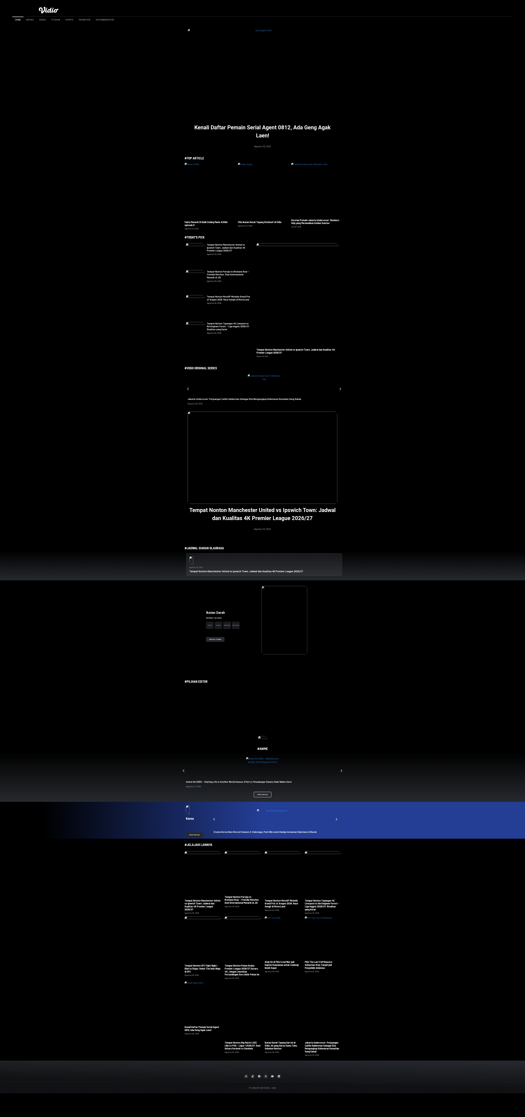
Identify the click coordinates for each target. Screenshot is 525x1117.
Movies (30, 20)
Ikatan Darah (215, 613)
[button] (188, 389)
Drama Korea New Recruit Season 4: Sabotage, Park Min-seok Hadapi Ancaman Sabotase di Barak (265, 832)
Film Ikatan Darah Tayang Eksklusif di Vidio (260, 222)
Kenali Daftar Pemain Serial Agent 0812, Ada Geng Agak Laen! (202, 1028)
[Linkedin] (279, 1061)
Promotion (85, 20)
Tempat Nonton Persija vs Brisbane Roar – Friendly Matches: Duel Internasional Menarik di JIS (228, 274)
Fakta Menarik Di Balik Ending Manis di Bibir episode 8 (206, 224)
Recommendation (105, 20)
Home (18, 20)
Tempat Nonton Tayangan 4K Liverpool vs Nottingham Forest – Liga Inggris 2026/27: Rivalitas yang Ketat (228, 326)
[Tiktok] (252, 1061)
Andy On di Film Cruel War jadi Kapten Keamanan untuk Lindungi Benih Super (282, 964)
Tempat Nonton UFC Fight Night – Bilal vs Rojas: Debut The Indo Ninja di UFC (202, 968)
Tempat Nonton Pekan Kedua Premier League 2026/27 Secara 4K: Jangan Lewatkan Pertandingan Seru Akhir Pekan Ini (242, 970)
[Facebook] (259, 1061)
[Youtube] (272, 1061)
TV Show (55, 20)
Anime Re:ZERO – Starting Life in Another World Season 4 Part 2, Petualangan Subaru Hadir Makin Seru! (239, 782)
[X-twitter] (266, 1061)
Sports (69, 20)
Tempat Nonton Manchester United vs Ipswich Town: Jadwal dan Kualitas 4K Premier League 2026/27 (226, 247)
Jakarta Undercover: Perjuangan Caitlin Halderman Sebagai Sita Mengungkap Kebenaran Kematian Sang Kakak (244, 399)
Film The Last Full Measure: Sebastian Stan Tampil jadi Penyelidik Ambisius (319, 964)
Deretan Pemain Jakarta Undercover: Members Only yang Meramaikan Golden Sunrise (315, 222)
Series (42, 20)
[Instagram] (246, 1061)
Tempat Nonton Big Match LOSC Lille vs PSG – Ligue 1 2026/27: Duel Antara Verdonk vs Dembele (242, 1029)
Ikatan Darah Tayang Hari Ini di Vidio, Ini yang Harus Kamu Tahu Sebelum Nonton (281, 1033)
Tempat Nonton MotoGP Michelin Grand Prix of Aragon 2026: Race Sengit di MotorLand (228, 298)
